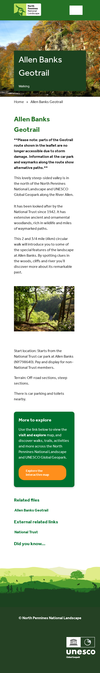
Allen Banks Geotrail (31, 510)
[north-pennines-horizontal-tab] (27, 5)
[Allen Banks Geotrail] (44, 288)
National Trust (26, 532)
